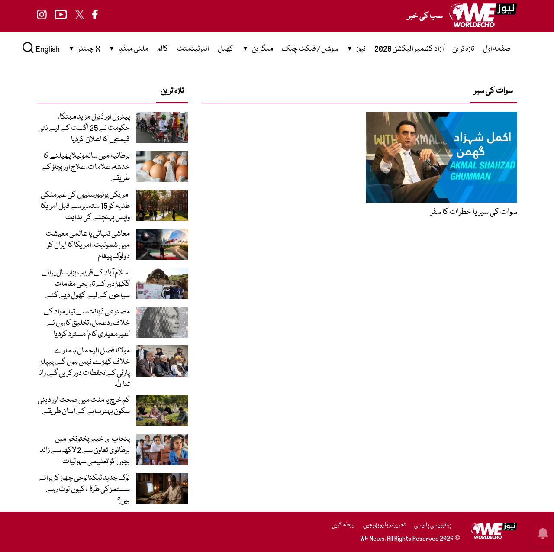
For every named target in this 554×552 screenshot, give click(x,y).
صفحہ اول (497, 49)
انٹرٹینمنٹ (193, 49)
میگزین (262, 49)
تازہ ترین (463, 49)
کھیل (226, 49)
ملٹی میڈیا (133, 49)
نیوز (361, 49)
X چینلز (89, 49)
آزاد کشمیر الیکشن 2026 (409, 49)
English (48, 49)
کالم (162, 49)
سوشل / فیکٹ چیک (310, 49)
